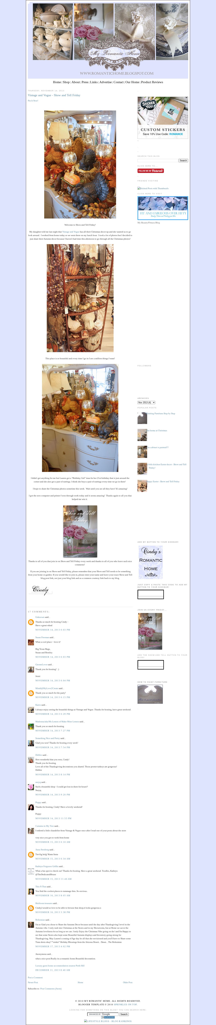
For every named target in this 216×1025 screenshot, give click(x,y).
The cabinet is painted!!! (157, 447)
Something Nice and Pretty (47, 738)
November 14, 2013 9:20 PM (52, 794)
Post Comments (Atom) (50, 988)
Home (57, 82)
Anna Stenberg (42, 849)
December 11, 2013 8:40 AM (52, 970)
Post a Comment (35, 977)
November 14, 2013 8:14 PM (52, 774)
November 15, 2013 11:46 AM (53, 879)
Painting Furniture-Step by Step (160, 413)
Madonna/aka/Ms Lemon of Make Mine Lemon (57, 721)
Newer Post (33, 982)
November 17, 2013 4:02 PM (52, 946)
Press (85, 82)
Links (94, 82)
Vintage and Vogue (70, 231)
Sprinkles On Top (125, 1004)
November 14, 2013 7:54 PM (52, 747)
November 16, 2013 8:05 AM (53, 895)
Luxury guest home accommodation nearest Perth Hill (60, 965)
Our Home (132, 82)
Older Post (127, 982)
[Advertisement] (163, 249)
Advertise (105, 82)
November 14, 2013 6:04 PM (52, 680)
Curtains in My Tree (44, 826)
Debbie (38, 755)
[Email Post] (28, 601)
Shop (66, 82)
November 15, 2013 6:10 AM (53, 842)
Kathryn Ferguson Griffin (46, 866)
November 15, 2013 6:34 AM (53, 858)
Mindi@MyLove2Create (46, 688)
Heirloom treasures (43, 903)
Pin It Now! (33, 100)
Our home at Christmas (156, 430)
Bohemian (40, 920)
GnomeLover (41, 664)
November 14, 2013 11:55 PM (53, 818)
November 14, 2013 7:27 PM (52, 730)
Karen (38, 705)
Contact (119, 82)
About (76, 82)
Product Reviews (152, 82)
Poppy (38, 802)
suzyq (38, 782)
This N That (40, 886)
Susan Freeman (42, 637)
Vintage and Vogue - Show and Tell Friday (54, 95)
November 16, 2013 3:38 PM (52, 912)
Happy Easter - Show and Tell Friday (163, 481)
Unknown (39, 617)
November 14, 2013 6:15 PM (52, 697)
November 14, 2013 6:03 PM (52, 629)
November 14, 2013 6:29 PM (52, 714)
